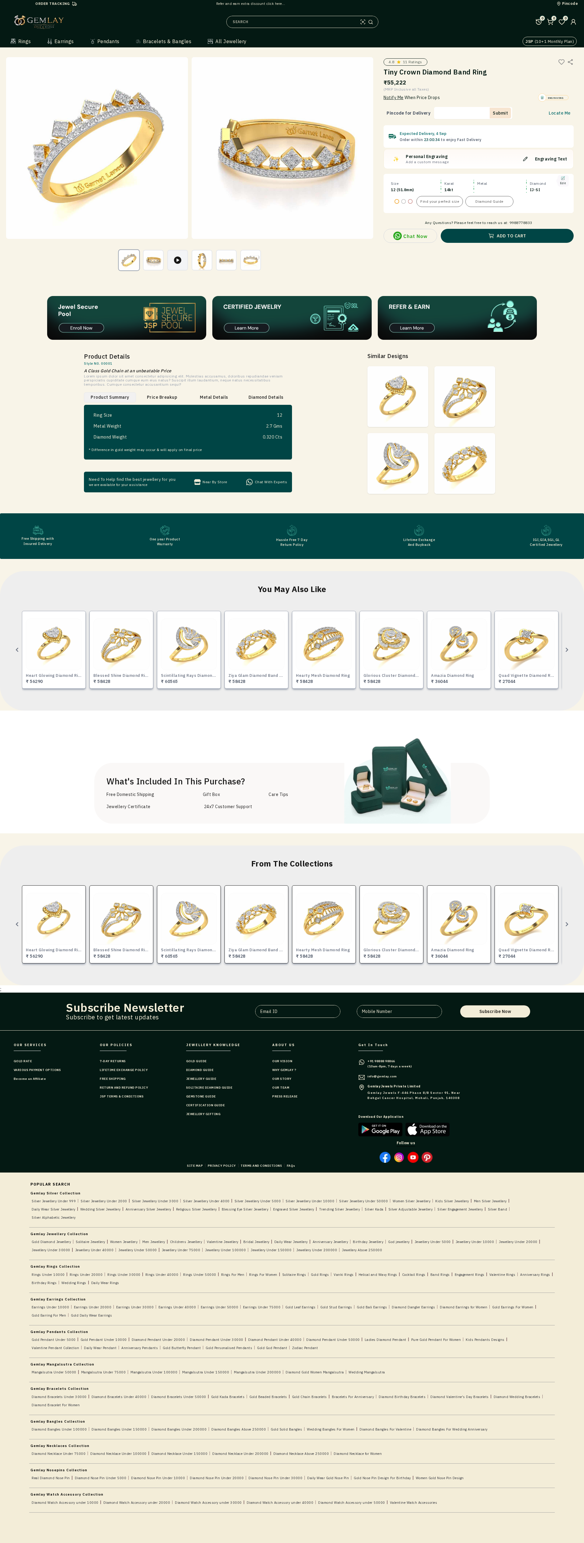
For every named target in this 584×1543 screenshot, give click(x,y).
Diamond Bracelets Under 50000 (178, 1397)
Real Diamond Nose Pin (51, 1478)
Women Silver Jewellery (411, 1201)
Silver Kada (374, 1209)
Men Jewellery (153, 1242)
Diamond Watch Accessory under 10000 (65, 1502)
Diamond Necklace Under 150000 (179, 1454)
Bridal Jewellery (256, 1242)
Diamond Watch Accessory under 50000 (351, 1502)
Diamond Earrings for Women (463, 1307)
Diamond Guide (489, 201)
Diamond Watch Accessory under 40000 (280, 1502)
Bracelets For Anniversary (353, 1397)
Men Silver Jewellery (490, 1201)
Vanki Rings (344, 1275)
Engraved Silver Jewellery (293, 1209)
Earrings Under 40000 (177, 1307)
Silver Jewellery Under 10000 (310, 1201)
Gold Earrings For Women (513, 1307)
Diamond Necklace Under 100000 (118, 1454)
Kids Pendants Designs (485, 1340)
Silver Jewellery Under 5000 (258, 1201)
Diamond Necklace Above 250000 (301, 1454)
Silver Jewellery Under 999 (54, 1201)
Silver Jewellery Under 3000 (155, 1201)
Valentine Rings (502, 1275)
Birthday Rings (44, 1283)
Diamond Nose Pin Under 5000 (101, 1478)
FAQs (291, 1166)
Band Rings (440, 1275)
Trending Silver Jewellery (339, 1209)
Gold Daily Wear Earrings (91, 1315)
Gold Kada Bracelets (228, 1397)
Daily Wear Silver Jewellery (53, 1209)
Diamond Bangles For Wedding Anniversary (452, 1429)
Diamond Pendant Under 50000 (333, 1340)
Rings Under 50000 (199, 1275)
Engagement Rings (470, 1275)
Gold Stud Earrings (336, 1307)
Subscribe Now (495, 1011)
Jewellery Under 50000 (137, 1250)
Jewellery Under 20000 (518, 1242)
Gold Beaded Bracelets (268, 1397)
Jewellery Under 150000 (271, 1250)
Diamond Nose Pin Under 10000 (158, 1478)
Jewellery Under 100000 (225, 1250)
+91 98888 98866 (381, 1061)
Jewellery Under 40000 (94, 1250)
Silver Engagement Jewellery (460, 1209)
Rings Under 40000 (162, 1275)
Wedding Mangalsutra (367, 1372)
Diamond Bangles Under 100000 (59, 1429)
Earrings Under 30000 (135, 1307)
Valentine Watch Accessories (413, 1502)
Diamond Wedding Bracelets (517, 1397)
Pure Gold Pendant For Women (436, 1340)
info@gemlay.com (382, 1076)
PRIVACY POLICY (222, 1166)
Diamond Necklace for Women (358, 1454)
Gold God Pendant (272, 1348)
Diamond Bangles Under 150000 (119, 1429)
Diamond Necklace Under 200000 (240, 1454)
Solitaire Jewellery (90, 1242)
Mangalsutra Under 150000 (205, 1372)
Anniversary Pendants (139, 1348)
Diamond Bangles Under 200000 (179, 1429)
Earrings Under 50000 (219, 1307)
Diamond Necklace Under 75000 (58, 1454)
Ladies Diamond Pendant (385, 1340)
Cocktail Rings (414, 1275)
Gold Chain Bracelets (309, 1397)
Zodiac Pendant (305, 1348)
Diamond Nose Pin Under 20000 (217, 1478)
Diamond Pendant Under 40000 (275, 1340)
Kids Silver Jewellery (452, 1201)
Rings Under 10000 (48, 1275)
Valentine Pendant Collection (55, 1348)
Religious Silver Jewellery (196, 1209)
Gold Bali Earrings (372, 1307)
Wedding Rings (73, 1283)
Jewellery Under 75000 (181, 1250)
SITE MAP (195, 1166)
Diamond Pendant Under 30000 (216, 1340)
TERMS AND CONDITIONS (261, 1166)
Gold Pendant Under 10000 (104, 1340)
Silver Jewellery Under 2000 (104, 1201)
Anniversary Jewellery (330, 1242)
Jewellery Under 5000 (433, 1242)
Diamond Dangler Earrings (413, 1307)
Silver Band (497, 1209)
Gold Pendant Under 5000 (54, 1340)
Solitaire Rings (294, 1275)
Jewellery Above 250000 (362, 1250)
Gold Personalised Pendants (229, 1348)
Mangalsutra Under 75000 (103, 1372)
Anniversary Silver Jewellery (148, 1209)
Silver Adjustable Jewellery (410, 1209)
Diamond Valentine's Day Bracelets (459, 1397)
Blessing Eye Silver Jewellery (245, 1209)
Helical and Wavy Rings (378, 1275)
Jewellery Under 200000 (316, 1250)
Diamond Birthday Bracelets (402, 1397)
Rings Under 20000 (86, 1275)
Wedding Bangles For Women (331, 1429)
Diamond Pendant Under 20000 (158, 1340)
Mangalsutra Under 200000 (257, 1372)
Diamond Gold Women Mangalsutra (315, 1372)
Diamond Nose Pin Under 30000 (275, 1478)
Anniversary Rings (535, 1275)
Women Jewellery (124, 1242)
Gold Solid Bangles (286, 1429)
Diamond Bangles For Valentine (386, 1429)
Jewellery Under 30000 (51, 1250)
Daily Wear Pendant (100, 1348)
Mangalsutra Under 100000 (153, 1372)
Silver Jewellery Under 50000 (363, 1201)
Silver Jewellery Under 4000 (206, 1201)
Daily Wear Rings (105, 1283)
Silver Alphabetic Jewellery (54, 1217)
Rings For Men (233, 1275)
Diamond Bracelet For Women (56, 1405)
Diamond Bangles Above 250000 (238, 1429)
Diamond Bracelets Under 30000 (59, 1397)
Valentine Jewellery (222, 1242)
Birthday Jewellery (368, 1242)
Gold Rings (320, 1275)
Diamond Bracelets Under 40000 (119, 1397)
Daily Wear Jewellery (291, 1242)
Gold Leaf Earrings (300, 1307)
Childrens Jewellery (186, 1242)
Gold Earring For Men (49, 1315)
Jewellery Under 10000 (475, 1242)
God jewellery (399, 1242)
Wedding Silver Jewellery (100, 1209)
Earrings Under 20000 (92, 1307)
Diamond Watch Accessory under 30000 (208, 1502)
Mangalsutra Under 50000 (54, 1372)
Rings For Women (263, 1275)
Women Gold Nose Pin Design (440, 1478)
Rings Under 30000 (124, 1275)
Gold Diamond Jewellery (51, 1242)
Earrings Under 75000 (261, 1307)
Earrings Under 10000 (50, 1307)
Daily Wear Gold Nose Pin (328, 1478)
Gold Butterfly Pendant (182, 1348)
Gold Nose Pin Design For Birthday (382, 1478)
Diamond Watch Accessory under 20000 (136, 1502)
